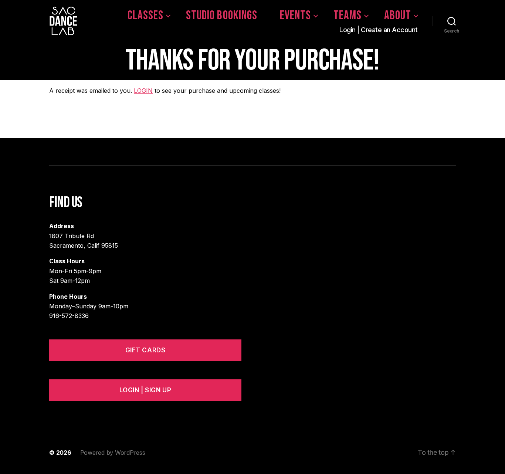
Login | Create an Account (378, 30)
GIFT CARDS (145, 350)
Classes (145, 15)
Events (295, 15)
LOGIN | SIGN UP (145, 390)
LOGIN (143, 90)
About (397, 15)
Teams (347, 15)
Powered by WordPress (112, 452)
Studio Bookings (221, 15)
